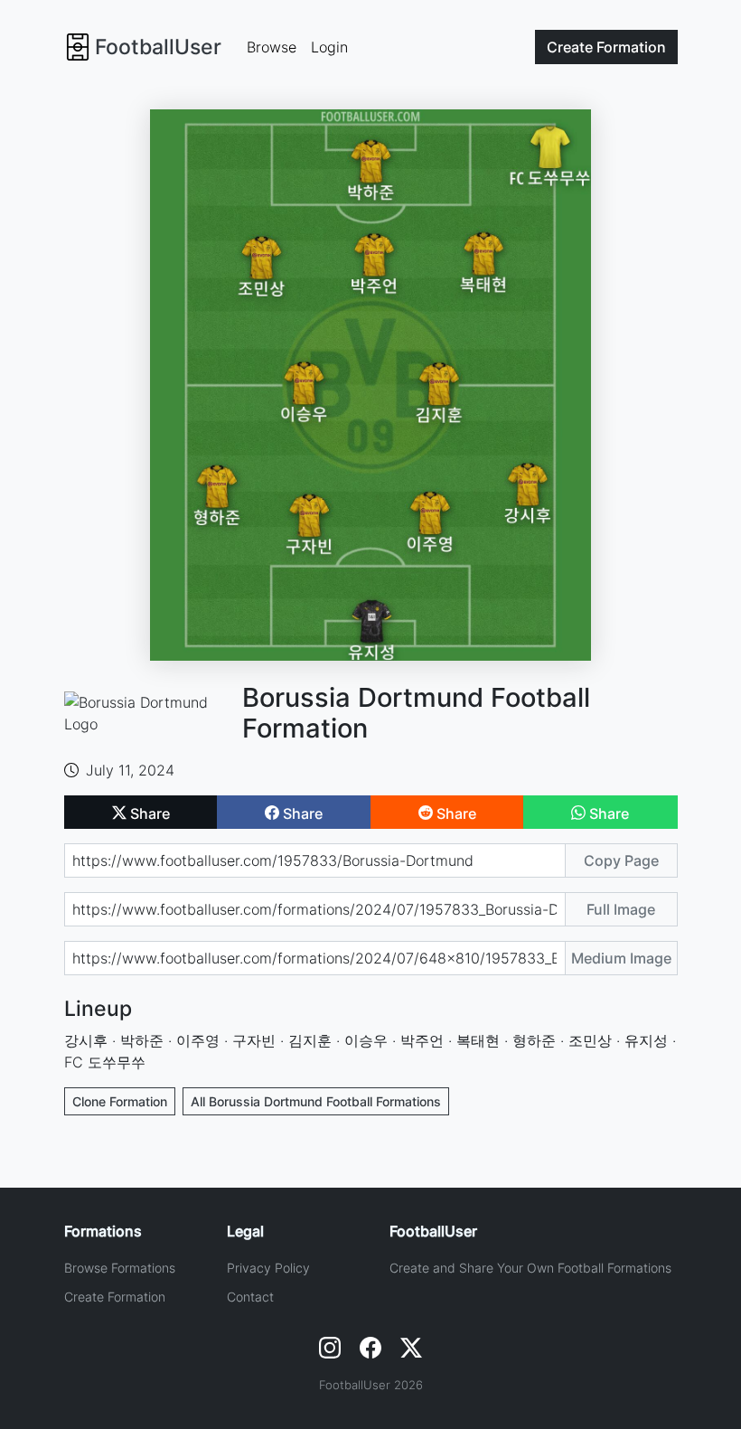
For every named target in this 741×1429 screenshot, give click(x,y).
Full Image (620, 909)
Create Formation (114, 1296)
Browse (271, 47)
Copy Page (621, 860)
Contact (250, 1296)
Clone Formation (119, 1101)
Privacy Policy (268, 1267)
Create (606, 47)
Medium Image (621, 958)
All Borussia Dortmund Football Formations (316, 1101)
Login (329, 47)
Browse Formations (119, 1267)
